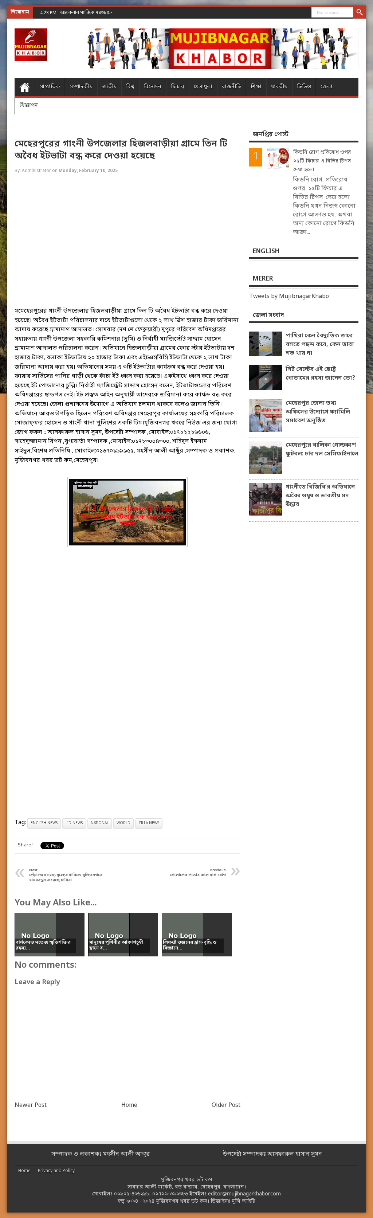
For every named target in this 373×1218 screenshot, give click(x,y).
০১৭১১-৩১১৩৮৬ (170, 1194)
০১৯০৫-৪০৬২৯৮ (131, 1194)
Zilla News (148, 823)
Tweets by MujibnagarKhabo (289, 297)
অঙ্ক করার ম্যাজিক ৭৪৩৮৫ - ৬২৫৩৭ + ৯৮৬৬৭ (103, 12)
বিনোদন (152, 86)
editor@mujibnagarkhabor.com (244, 1194)
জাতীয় (109, 86)
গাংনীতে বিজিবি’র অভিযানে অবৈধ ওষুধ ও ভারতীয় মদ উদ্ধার (320, 496)
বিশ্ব (130, 86)
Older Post (226, 1105)
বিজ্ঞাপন (29, 105)
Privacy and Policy (56, 1171)
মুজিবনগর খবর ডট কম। (182, 1201)
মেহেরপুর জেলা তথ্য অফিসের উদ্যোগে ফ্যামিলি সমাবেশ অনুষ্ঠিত (318, 412)
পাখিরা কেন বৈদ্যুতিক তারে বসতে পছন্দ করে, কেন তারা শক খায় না (320, 344)
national (100, 823)
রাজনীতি (231, 86)
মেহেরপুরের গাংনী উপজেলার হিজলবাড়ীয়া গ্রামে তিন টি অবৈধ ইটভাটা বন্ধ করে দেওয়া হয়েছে (121, 150)
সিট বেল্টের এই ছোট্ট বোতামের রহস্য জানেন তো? (320, 373)
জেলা (327, 86)
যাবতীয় (279, 86)
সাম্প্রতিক (50, 86)
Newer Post (31, 1105)
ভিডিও (304, 86)
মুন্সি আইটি (243, 1201)
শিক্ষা (256, 86)
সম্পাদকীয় (81, 86)
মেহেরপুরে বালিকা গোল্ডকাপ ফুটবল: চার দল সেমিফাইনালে (322, 449)
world (123, 823)
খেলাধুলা (203, 86)
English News (44, 823)
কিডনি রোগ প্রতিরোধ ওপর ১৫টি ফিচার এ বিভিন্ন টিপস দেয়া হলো (322, 161)
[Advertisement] (127, 247)
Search (359, 13)
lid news (74, 823)
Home (25, 87)
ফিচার (177, 86)
